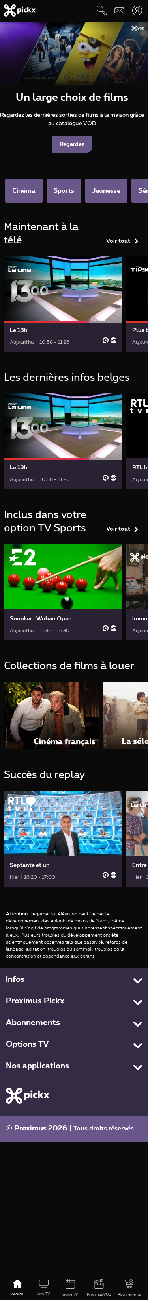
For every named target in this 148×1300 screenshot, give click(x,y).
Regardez (72, 144)
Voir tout (118, 241)
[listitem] (51, 715)
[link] (63, 304)
